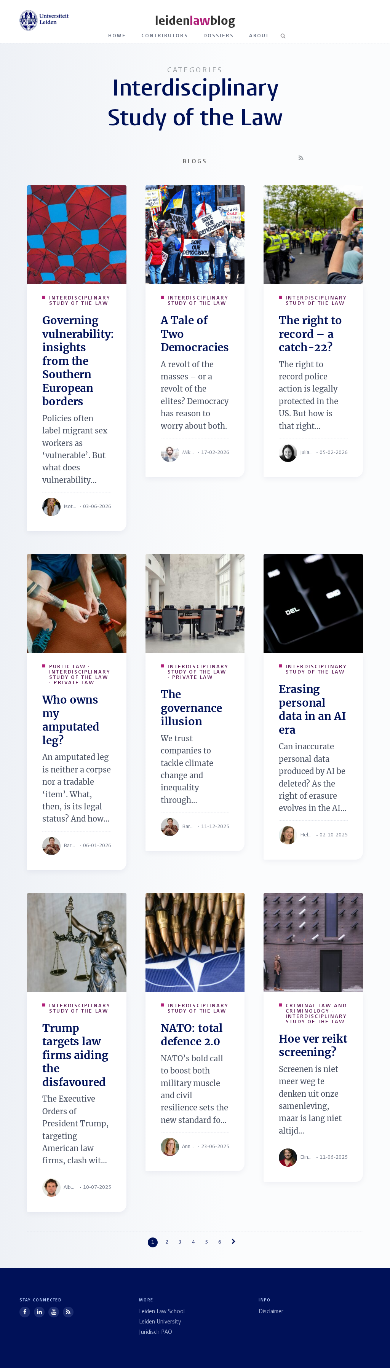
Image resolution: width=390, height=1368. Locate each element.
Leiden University (160, 1322)
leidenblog (195, 21)
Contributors (164, 36)
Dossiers (218, 36)
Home (117, 36)
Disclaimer (271, 1312)
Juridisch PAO (155, 1332)
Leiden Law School (162, 1312)
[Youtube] (53, 1312)
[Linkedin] (39, 1312)
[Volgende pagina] (236, 1242)
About (259, 36)
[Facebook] (24, 1312)
